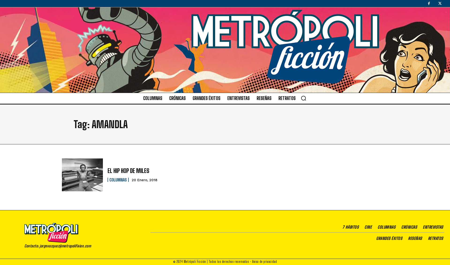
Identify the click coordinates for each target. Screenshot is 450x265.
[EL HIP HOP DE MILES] (82, 174)
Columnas (118, 180)
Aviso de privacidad (264, 262)
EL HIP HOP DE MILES (128, 170)
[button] (303, 98)
